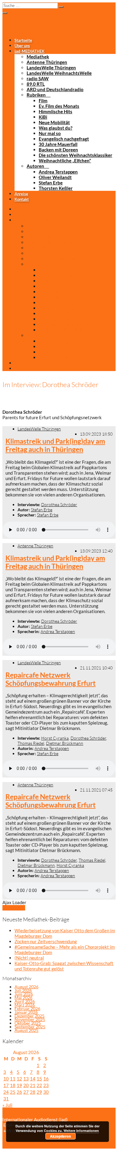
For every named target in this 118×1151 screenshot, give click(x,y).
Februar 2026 (27, 1008)
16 (46, 1078)
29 (39, 1092)
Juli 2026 (23, 990)
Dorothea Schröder (59, 504)
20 (26, 1085)
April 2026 (25, 1001)
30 (46, 1092)
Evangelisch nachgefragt (64, 138)
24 (6, 1092)
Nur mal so (50, 133)
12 (19, 1078)
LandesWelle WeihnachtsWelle (59, 73)
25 (12, 1092)
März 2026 (25, 1004)
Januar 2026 (26, 1012)
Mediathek (38, 56)
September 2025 (30, 1026)
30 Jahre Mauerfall (58, 144)
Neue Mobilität (54, 122)
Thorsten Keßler (56, 188)
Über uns (22, 45)
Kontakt (22, 199)
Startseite (23, 40)
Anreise (21, 193)
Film (43, 100)
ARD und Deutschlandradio (55, 89)
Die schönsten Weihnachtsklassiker (75, 155)
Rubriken (36, 95)
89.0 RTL (36, 84)
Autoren (35, 166)
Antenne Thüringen (47, 62)
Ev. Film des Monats (59, 106)
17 (6, 1085)
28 (32, 1092)
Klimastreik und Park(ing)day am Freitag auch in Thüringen (55, 445)
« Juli (7, 1105)
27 (26, 1092)
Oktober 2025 (28, 1023)
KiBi (43, 117)
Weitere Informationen (81, 1130)
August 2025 (26, 1030)
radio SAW (38, 78)
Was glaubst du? (55, 128)
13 (26, 1078)
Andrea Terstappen (58, 171)
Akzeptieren (60, 1136)
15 (39, 1078)
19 (19, 1085)
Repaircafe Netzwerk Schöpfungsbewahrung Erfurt (50, 679)
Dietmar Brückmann (64, 743)
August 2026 (26, 986)
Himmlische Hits (55, 111)
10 (6, 1078)
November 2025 (30, 1019)
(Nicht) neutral (29, 957)
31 (6, 1098)
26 (19, 1092)
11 (12, 1078)
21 (32, 1085)
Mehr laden (13, 908)
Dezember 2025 (29, 1015)
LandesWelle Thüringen (51, 67)
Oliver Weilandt (55, 177)
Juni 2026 (24, 994)
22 (39, 1085)
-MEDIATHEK (29, 51)
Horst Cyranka (55, 738)
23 (46, 1085)
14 (32, 1078)
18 (12, 1085)
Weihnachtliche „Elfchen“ (65, 160)
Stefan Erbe (51, 182)
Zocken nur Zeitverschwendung (46, 941)
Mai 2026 (23, 997)
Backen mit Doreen (58, 149)
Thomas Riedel (31, 743)
